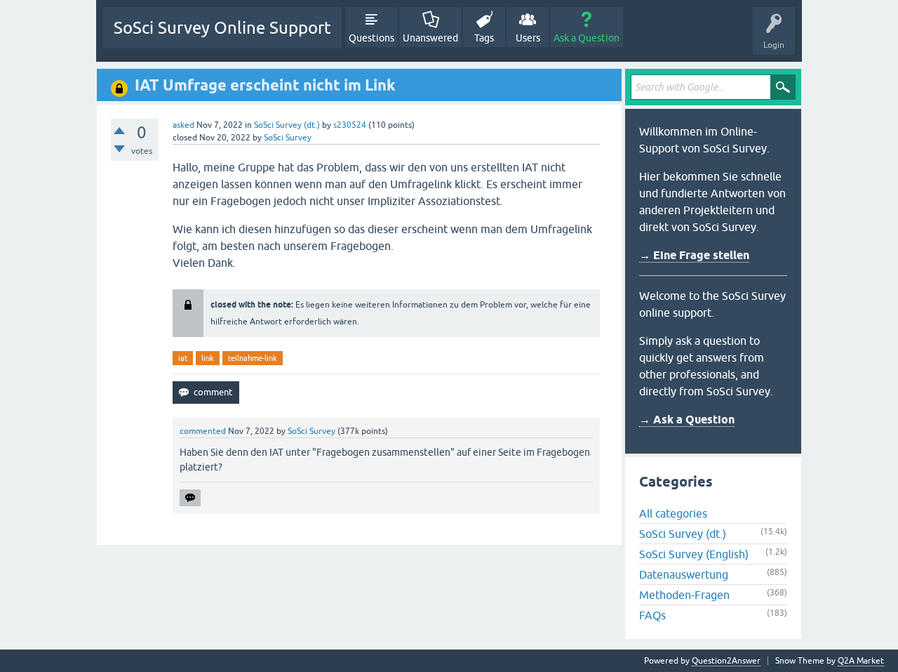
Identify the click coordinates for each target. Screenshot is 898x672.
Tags (484, 38)
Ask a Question (586, 38)
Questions (371, 38)
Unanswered (430, 38)
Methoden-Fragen (684, 594)
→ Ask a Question (687, 419)
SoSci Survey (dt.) (287, 125)
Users (528, 38)
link (207, 358)
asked (183, 125)
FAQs (652, 615)
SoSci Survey (287, 138)
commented (203, 431)
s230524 (349, 125)
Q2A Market (861, 661)
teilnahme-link (252, 358)
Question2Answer (726, 661)
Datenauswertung (683, 574)
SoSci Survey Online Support (222, 27)
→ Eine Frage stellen (694, 255)
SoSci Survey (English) (694, 554)
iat (182, 358)
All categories (673, 513)
